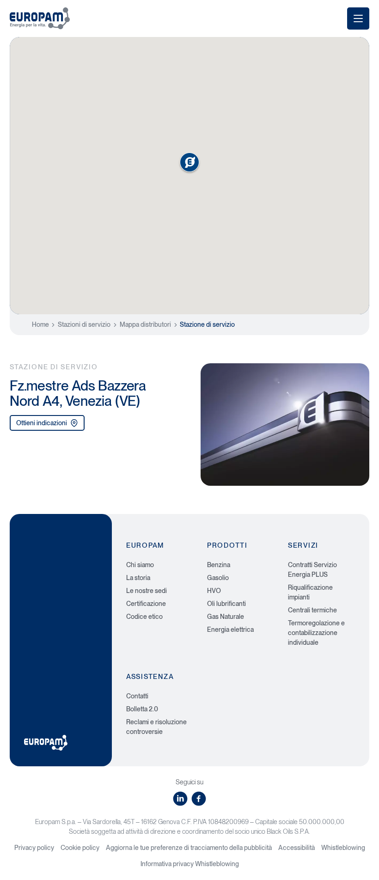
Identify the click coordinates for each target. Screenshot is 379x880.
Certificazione (146, 603)
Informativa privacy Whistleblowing (190, 864)
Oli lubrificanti (226, 603)
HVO (214, 590)
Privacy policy (34, 847)
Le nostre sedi (146, 590)
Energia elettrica (230, 629)
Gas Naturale (225, 616)
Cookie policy (80, 847)
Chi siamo (140, 564)
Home (40, 324)
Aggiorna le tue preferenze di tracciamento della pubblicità (189, 847)
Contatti (137, 696)
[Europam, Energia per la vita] (40, 18)
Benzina (218, 564)
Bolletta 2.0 (142, 709)
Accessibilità (296, 847)
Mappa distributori (145, 324)
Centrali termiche (312, 610)
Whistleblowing (343, 847)
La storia (138, 577)
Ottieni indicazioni (41, 423)
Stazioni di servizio (84, 324)
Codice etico (144, 616)
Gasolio (218, 577)
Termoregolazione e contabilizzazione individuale (316, 632)
